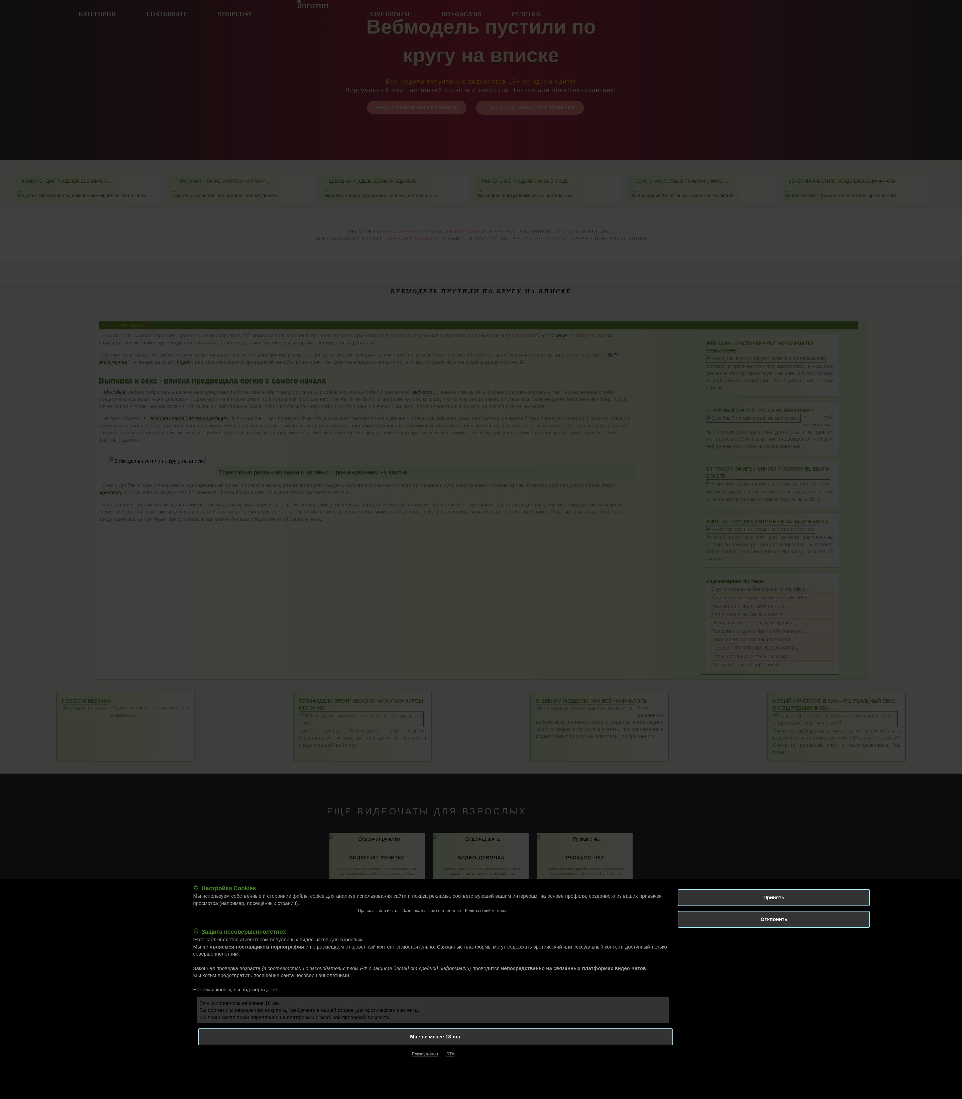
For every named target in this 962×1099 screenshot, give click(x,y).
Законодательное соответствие (432, 911)
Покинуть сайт (425, 1054)
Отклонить (774, 919)
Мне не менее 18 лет (435, 1037)
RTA (450, 1054)
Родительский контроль (486, 911)
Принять (773, 897)
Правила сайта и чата (378, 911)
